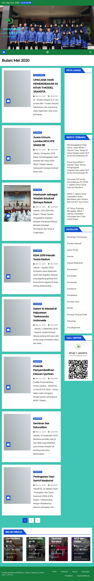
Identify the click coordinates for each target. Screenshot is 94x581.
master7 (54, 96)
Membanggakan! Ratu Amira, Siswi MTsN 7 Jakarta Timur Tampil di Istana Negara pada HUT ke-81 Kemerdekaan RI (78, 150)
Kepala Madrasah (75, 263)
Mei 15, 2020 (40, 150)
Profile (54, 572)
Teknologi (71, 321)
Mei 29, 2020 (40, 96)
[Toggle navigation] (47, 52)
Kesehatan (72, 276)
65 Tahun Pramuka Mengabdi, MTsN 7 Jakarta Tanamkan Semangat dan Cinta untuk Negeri (76, 213)
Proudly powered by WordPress (13, 573)
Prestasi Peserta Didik (77, 315)
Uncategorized (39, 75)
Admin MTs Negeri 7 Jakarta (13, 553)
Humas (70, 256)
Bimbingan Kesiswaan (77, 237)
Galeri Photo (72, 250)
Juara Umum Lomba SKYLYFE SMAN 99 (43, 141)
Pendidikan (37, 472)
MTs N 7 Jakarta (12, 29)
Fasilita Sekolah (74, 244)
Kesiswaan (37, 132)
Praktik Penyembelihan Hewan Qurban (43, 370)
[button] (90, 52)
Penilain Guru (73, 302)
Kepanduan (72, 269)
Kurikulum (71, 289)
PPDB (70, 308)
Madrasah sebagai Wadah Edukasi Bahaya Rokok (45, 198)
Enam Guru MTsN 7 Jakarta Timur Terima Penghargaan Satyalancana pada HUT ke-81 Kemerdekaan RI (78, 167)
